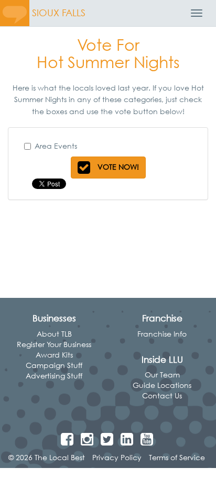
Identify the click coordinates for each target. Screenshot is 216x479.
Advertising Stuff (54, 375)
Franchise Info (162, 333)
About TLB (54, 333)
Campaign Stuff (54, 365)
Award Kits (54, 354)
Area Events (56, 145)
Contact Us (162, 395)
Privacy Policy (117, 457)
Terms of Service (177, 457)
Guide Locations (162, 385)
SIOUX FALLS (58, 12)
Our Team (162, 374)
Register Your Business (54, 344)
